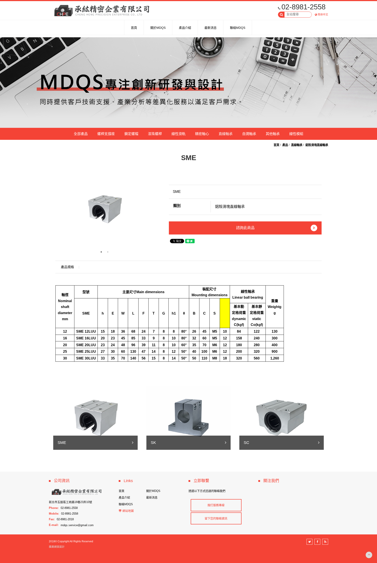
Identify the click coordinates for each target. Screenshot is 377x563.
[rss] (325, 542)
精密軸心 (202, 134)
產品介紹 (124, 497)
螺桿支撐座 (106, 134)
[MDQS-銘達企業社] (188, 82)
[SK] (188, 417)
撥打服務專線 (215, 505)
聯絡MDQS (126, 504)
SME (62, 442)
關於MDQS (153, 491)
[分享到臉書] (317, 542)
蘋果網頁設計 (57, 546)
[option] (104, 209)
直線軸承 (226, 134)
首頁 (276, 145)
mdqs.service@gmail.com (77, 525)
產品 (285, 145)
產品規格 (67, 267)
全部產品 (81, 134)
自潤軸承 (249, 134)
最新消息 (152, 497)
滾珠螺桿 (155, 134)
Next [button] (157, 209)
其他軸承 (273, 134)
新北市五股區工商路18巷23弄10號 (70, 502)
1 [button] (101, 252)
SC (246, 442)
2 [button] (108, 252)
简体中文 (323, 14)
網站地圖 (128, 510)
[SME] (95, 417)
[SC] (281, 417)
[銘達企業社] (103, 11)
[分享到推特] (309, 542)
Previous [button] (52, 209)
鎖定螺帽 (131, 134)
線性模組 (296, 134)
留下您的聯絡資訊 (216, 518)
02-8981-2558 (303, 6)
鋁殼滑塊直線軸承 (316, 145)
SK (153, 442)
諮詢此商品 (245, 228)
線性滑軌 (178, 134)
